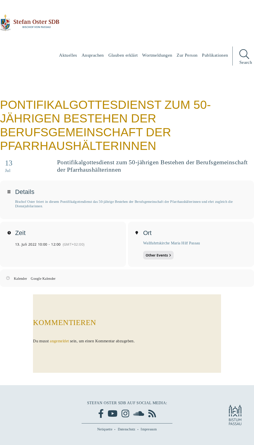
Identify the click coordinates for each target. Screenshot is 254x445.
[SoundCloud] (138, 413)
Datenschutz (126, 429)
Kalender (20, 279)
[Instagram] (125, 413)
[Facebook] (101, 413)
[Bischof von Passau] (30, 23)
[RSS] (152, 413)
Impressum (149, 429)
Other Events (157, 255)
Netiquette (104, 429)
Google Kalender (43, 279)
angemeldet (59, 341)
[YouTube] (113, 413)
